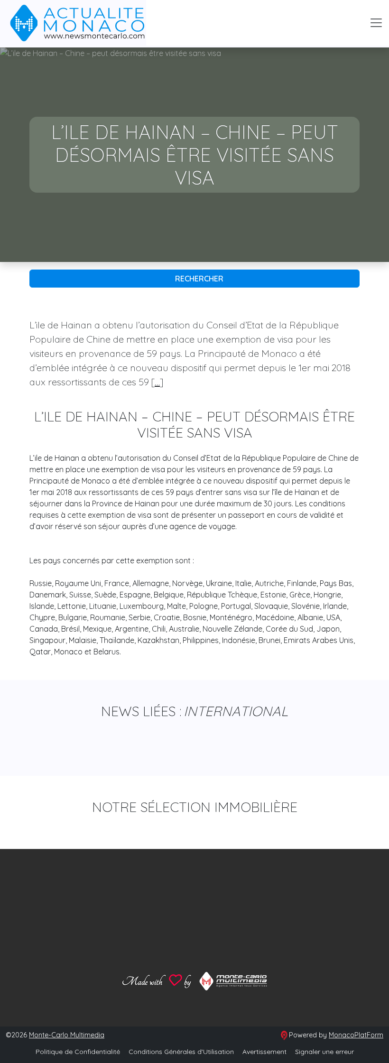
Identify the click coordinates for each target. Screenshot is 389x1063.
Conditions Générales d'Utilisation (181, 1051)
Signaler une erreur (324, 1051)
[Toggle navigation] (376, 23)
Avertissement (264, 1051)
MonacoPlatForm (356, 1035)
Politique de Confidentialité (78, 1051)
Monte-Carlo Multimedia (66, 1035)
